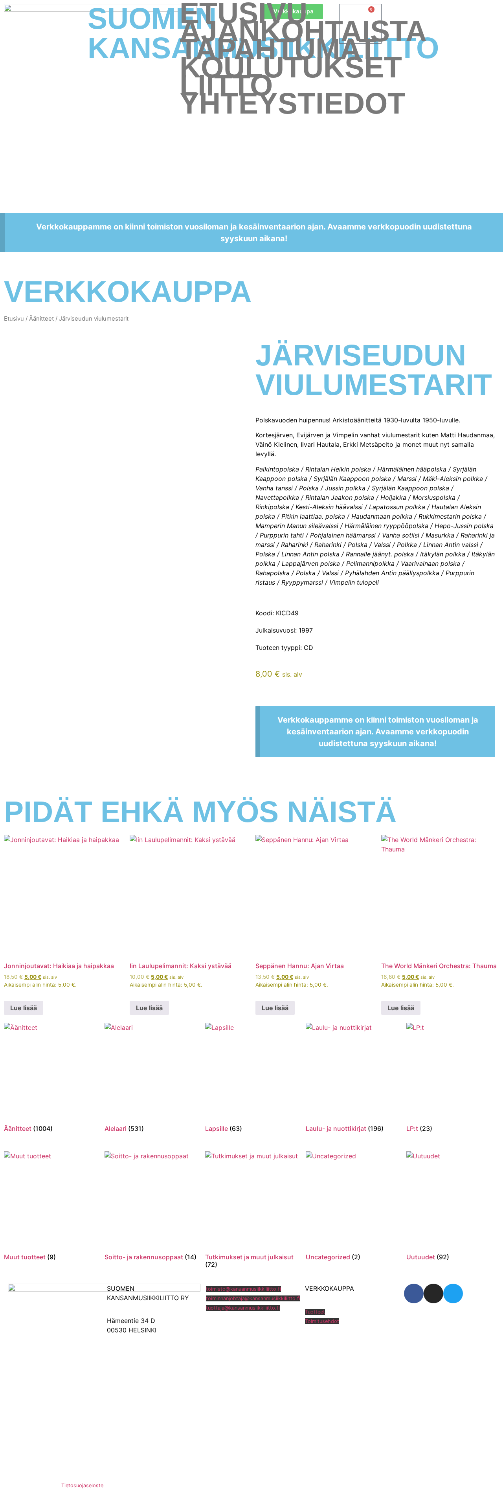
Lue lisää (23, 1008)
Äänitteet (41, 318)
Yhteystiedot (293, 103)
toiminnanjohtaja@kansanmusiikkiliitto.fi (253, 1298)
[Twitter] (453, 1293)
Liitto (226, 85)
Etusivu (243, 13)
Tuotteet (315, 1312)
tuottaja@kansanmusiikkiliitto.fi (243, 1308)
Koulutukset (291, 67)
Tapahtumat (278, 49)
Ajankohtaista (303, 31)
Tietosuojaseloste (82, 1485)
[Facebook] (414, 1293)
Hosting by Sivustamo (30, 1485)
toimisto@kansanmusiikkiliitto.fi (243, 1289)
